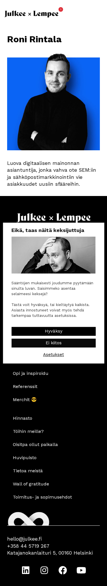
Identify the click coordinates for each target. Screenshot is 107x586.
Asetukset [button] (53, 354)
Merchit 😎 (25, 399)
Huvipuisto (25, 457)
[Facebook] (62, 570)
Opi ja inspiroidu (31, 373)
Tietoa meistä (28, 470)
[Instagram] (44, 570)
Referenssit (25, 386)
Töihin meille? (28, 431)
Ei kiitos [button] (54, 342)
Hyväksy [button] (53, 331)
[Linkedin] (25, 570)
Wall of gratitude (31, 484)
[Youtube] (81, 570)
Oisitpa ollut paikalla (35, 444)
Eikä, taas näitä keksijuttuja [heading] (47, 230)
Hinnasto (22, 418)
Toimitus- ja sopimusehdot (42, 497)
